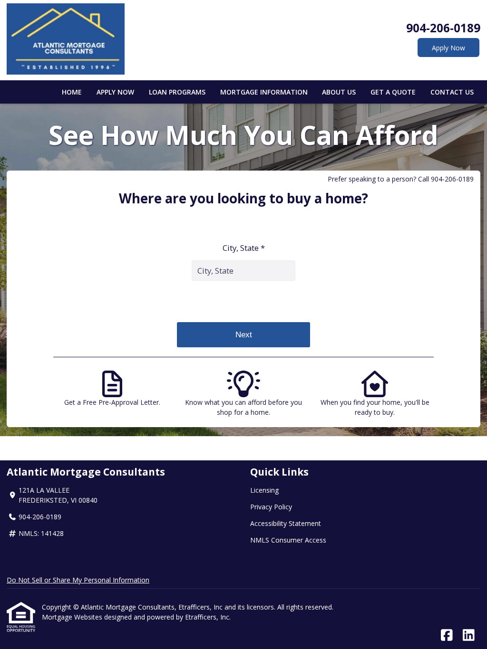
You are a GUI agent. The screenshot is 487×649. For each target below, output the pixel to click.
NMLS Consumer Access (288, 539)
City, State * (244, 247)
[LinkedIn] (468, 635)
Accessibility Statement (285, 523)
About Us (339, 91)
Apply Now (448, 47)
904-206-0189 (443, 28)
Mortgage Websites (73, 616)
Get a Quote (393, 91)
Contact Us (452, 91)
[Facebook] (446, 635)
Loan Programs (177, 91)
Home (72, 91)
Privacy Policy (271, 506)
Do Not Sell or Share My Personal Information (78, 579)
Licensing (264, 490)
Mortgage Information (264, 91)
